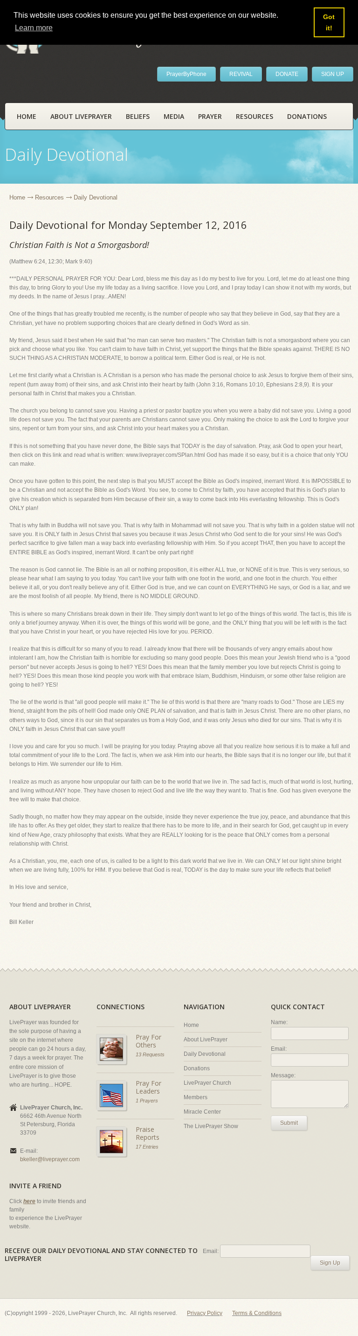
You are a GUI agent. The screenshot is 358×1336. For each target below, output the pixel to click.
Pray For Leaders (148, 1087)
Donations (307, 116)
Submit (289, 1123)
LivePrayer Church (207, 1083)
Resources (254, 116)
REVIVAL (241, 74)
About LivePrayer (81, 116)
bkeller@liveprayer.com (50, 1159)
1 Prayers (147, 1100)
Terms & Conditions (257, 1313)
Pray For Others (148, 1041)
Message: (283, 1075)
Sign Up (330, 1263)
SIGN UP (332, 74)
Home (26, 116)
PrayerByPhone (186, 74)
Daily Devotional (205, 1054)
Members (195, 1097)
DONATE (286, 74)
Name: (279, 1022)
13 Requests (150, 1054)
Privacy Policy (204, 1313)
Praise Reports (147, 1133)
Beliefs (138, 116)
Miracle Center (202, 1112)
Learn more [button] (34, 28)
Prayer (210, 116)
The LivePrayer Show (211, 1126)
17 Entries (147, 1147)
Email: (279, 1049)
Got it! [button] (329, 22)
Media (174, 116)
